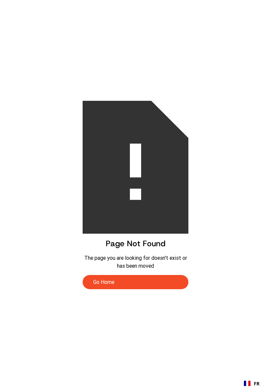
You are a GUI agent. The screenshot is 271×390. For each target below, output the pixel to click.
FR (256, 383)
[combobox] (251, 383)
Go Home (103, 282)
